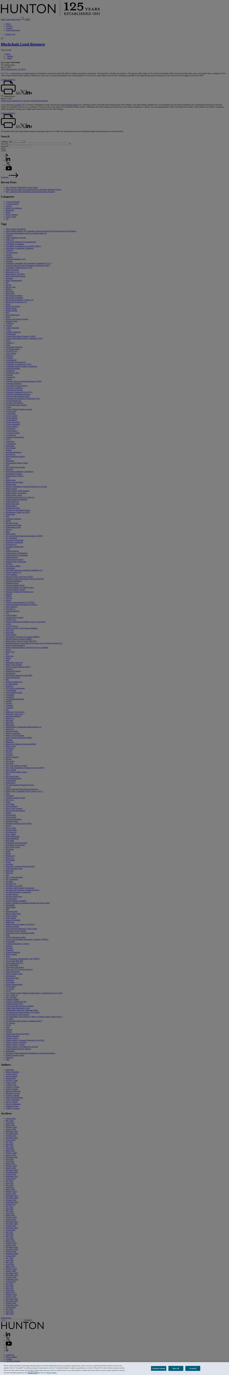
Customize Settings (158, 1368)
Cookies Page (32, 1372)
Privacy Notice (52, 1372)
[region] (114, 1368)
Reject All (176, 1368)
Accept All (192, 1368)
